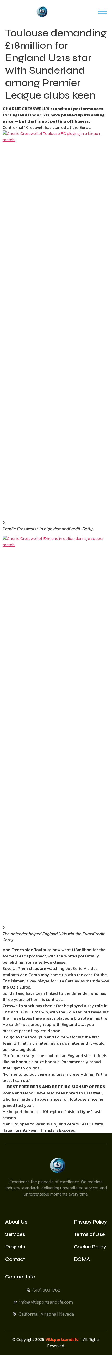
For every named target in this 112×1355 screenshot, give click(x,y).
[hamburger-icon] (102, 12)
